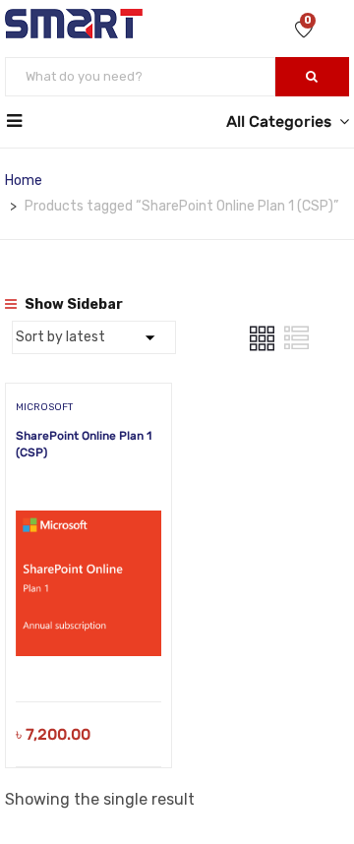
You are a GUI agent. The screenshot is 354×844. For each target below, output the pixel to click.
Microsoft (44, 407)
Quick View (89, 651)
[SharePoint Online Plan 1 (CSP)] (88, 499)
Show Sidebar (72, 304)
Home (23, 180)
